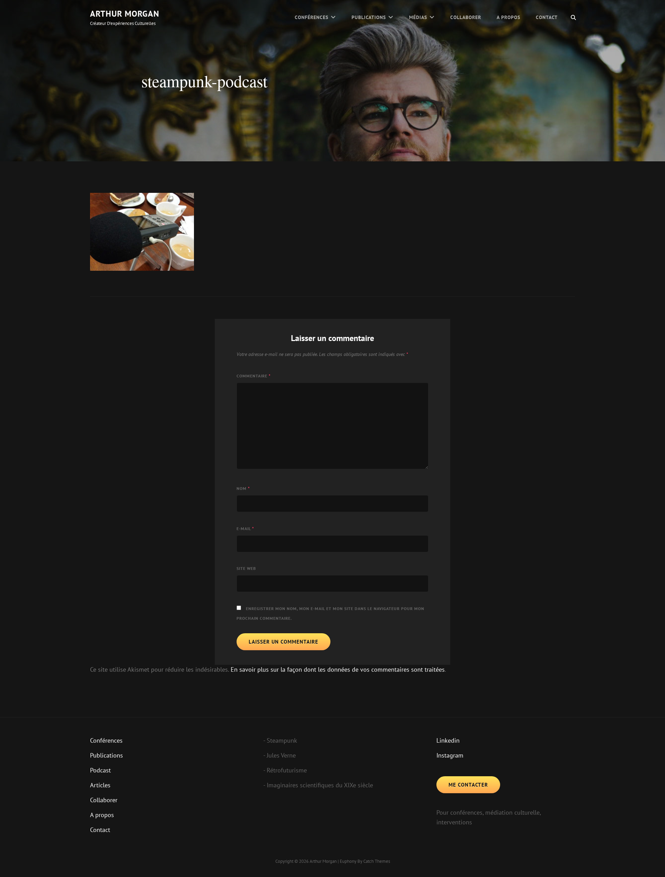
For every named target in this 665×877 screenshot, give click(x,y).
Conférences (311, 17)
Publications (369, 17)
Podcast (100, 770)
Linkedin (448, 740)
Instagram (449, 755)
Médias (418, 17)
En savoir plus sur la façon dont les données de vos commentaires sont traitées (338, 669)
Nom (243, 488)
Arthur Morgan (124, 13)
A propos (508, 17)
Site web (246, 568)
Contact (547, 17)
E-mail (245, 528)
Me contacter (468, 784)
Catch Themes (376, 861)
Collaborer (465, 17)
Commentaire (254, 375)
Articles (100, 785)
